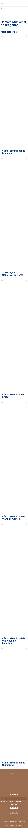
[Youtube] (17, 808)
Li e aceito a (11, 801)
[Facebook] (11, 808)
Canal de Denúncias (19, 825)
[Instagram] (13, 808)
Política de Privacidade (15, 801)
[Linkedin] (15, 808)
